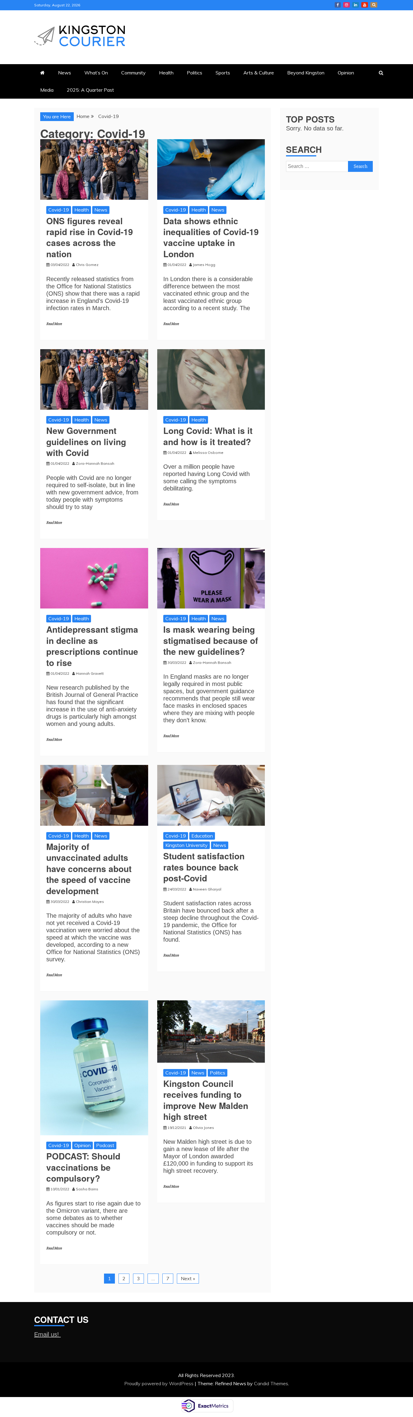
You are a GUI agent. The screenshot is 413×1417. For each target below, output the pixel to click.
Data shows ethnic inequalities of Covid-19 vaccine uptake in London (211, 237)
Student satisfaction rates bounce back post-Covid (204, 867)
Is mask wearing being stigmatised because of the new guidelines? (210, 640)
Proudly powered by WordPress (159, 1383)
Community (133, 73)
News (64, 73)
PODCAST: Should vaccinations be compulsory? (83, 1167)
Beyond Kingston (305, 73)
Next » (188, 1278)
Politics (194, 73)
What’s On (96, 73)
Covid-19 (58, 210)
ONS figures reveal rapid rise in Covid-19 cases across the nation (89, 237)
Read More (54, 324)
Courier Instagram (346, 5)
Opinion (346, 73)
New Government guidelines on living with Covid (86, 441)
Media (47, 90)
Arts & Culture (258, 73)
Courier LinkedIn (355, 5)
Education (202, 836)
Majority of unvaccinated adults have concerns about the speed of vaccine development (89, 868)
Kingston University (186, 845)
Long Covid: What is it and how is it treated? (207, 436)
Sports (223, 73)
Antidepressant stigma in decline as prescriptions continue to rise (92, 645)
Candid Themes (271, 1383)
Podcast (105, 1145)
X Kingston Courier (373, 5)
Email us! (47, 1334)
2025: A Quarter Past (90, 90)
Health (166, 73)
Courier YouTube (364, 5)
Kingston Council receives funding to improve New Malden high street (205, 1100)
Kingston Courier (338, 5)
